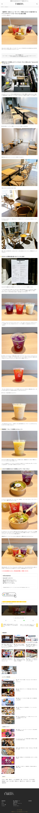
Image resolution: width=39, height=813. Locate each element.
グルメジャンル (8, 601)
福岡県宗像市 (4, 782)
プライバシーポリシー (16, 805)
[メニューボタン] (2, 4)
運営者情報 (30, 800)
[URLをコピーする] (33, 620)
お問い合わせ (15, 804)
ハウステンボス (25, 779)
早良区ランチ (17, 781)
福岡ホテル (10, 779)
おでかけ (3, 779)
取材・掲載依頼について (16, 800)
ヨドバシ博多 (12, 781)
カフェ (4, 603)
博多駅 (7, 779)
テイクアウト (11, 603)
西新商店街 (3, 781)
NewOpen (4, 601)
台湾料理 (33, 781)
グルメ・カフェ (14, 601)
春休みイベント (28, 781)
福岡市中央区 (24, 601)
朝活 (21, 779)
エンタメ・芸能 (4, 804)
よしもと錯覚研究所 (17, 779)
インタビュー (3, 805)
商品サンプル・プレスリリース (17, 803)
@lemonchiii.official (10, 582)
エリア (20, 601)
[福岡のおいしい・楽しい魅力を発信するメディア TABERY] (19, 4)
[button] (6, 620)
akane (7, 781)
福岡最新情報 (3, 800)
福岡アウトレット (22, 781)
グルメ (18, 601)
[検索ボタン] (37, 4)
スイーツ (7, 603)
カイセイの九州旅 (31, 779)
